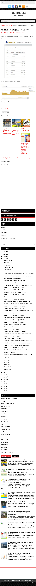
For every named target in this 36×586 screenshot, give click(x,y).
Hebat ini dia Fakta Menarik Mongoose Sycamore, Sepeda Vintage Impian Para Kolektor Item (19, 513)
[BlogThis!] (4, 112)
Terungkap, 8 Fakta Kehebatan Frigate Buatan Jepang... (18, 333)
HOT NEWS (4, 419)
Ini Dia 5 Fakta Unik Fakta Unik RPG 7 (13, 338)
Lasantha (24, 582)
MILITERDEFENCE (19, 12)
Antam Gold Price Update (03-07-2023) (14, 347)
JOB (2, 424)
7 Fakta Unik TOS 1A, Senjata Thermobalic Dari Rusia (18, 303)
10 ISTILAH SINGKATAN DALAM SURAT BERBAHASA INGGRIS (19, 554)
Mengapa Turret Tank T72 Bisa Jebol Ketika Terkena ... (18, 301)
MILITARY (3, 235)
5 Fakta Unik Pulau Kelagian (11, 352)
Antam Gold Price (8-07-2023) (11, 329)
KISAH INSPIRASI (5, 426)
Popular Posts (6, 456)
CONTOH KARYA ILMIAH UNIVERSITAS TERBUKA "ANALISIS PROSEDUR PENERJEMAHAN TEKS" (19, 481)
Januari (6, 369)
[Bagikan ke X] (6, 112)
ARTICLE (3, 401)
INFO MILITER (4, 421)
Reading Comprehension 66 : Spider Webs (15, 331)
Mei (5, 360)
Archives (15, 456)
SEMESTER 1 (4, 444)
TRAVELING (4, 450)
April (5, 362)
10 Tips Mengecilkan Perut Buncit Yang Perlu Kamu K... (18, 285)
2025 (4, 254)
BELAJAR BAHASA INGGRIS (8, 403)
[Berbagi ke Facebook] (8, 112)
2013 (4, 391)
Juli (5, 272)
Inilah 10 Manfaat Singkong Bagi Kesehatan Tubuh (17, 345)
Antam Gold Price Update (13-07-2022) (14, 315)
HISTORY (3, 416)
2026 (4, 251)
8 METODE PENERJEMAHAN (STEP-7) (18, 460)
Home (3, 25)
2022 (4, 372)
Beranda (19, 158)
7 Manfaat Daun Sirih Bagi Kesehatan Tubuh (15, 350)
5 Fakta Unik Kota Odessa (11, 297)
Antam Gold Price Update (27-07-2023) (14, 283)
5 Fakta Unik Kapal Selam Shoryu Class (14, 290)
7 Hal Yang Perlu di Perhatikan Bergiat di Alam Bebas (18, 276)
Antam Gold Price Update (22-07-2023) (14, 294)
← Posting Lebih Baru (7, 158)
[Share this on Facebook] (5, 109)
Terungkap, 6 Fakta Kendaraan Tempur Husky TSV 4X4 (18, 354)
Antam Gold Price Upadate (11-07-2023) (14, 320)
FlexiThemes (8, 582)
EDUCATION (9, 25)
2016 (4, 386)
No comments (20, 32)
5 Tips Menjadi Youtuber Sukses (12, 278)
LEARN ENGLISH (5, 429)
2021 (4, 374)
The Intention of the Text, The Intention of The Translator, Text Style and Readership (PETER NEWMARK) (25, 148)
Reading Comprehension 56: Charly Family (15, 324)
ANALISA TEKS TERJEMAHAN (9, 398)
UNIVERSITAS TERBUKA (7, 452)
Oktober (6, 265)
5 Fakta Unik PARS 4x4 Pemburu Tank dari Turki (16, 292)
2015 (4, 388)
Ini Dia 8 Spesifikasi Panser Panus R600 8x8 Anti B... (17, 317)
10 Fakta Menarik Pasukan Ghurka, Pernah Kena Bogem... (19, 310)
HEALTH (3, 414)
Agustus (6, 269)
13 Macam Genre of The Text (16, 502)
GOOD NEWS (4, 411)
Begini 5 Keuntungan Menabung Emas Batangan (7, 131)
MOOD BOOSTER (5, 434)
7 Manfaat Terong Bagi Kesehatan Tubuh (14, 280)
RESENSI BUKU (5, 439)
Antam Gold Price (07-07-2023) (12, 336)
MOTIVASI (3, 437)
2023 (4, 258)
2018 (4, 381)
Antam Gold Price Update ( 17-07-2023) (14, 306)
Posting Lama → (30, 158)
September (7, 267)
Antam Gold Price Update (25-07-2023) (14, 287)
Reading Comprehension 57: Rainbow (14, 308)
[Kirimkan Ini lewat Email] (3, 112)
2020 (4, 377)
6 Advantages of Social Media (25, 129)
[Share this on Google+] (9, 109)
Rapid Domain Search (21, 584)
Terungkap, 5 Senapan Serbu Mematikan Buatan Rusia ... (19, 340)
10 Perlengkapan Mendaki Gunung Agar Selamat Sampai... (19, 273)
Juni (5, 357)
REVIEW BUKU (4, 442)
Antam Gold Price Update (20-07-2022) (14, 299)
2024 (4, 256)
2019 (4, 379)
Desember (7, 260)
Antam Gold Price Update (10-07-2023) (15, 29)
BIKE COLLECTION (5, 406)
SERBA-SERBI (4, 447)
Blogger (31, 580)
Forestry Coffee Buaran (10, 327)
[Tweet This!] (7, 109)
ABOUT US (4, 230)
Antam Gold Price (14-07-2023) (12, 313)
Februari (6, 367)
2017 (4, 384)
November (7, 262)
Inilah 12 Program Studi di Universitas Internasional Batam (15, 131)
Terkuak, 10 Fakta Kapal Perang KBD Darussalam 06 (17, 343)
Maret (6, 364)
